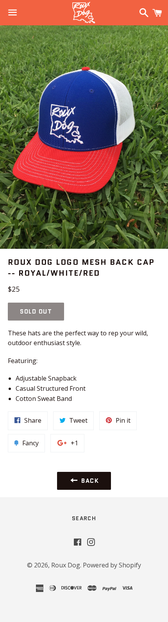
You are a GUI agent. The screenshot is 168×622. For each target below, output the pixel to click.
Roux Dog (65, 565)
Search (84, 518)
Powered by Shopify (112, 565)
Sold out (36, 311)
